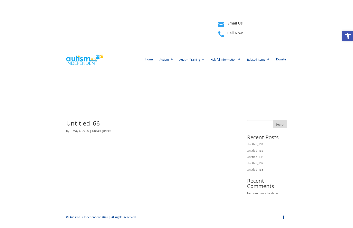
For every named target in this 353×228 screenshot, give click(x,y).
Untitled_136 (255, 150)
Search (280, 124)
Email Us (235, 23)
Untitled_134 (255, 163)
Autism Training (189, 59)
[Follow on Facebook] (69, 27)
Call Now (235, 32)
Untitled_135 (255, 157)
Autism (164, 59)
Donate (281, 59)
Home (149, 59)
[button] (347, 36)
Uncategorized (101, 131)
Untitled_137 (255, 144)
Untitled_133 (255, 169)
